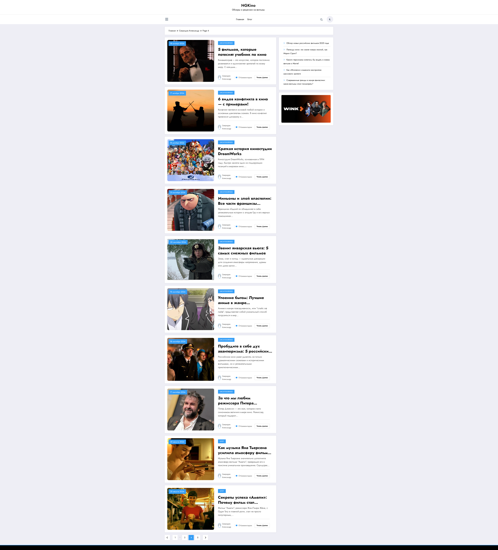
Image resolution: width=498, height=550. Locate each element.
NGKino (248, 5)
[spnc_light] (330, 19)
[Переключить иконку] (167, 20)
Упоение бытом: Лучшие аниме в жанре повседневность (241, 300)
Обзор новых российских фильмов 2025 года (307, 43)
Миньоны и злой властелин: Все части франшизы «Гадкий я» (244, 201)
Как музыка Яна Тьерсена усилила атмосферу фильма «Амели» (244, 450)
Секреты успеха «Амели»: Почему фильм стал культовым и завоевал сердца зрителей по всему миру (243, 500)
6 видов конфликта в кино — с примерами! (243, 101)
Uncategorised (226, 43)
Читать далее (262, 77)
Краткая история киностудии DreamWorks (245, 151)
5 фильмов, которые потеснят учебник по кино (242, 52)
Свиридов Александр (226, 77)
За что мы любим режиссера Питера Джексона (236, 400)
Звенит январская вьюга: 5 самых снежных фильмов (243, 250)
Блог (249, 19)
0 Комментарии (245, 77)
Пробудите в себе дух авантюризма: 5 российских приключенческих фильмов (244, 349)
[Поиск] (321, 19)
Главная (240, 19)
